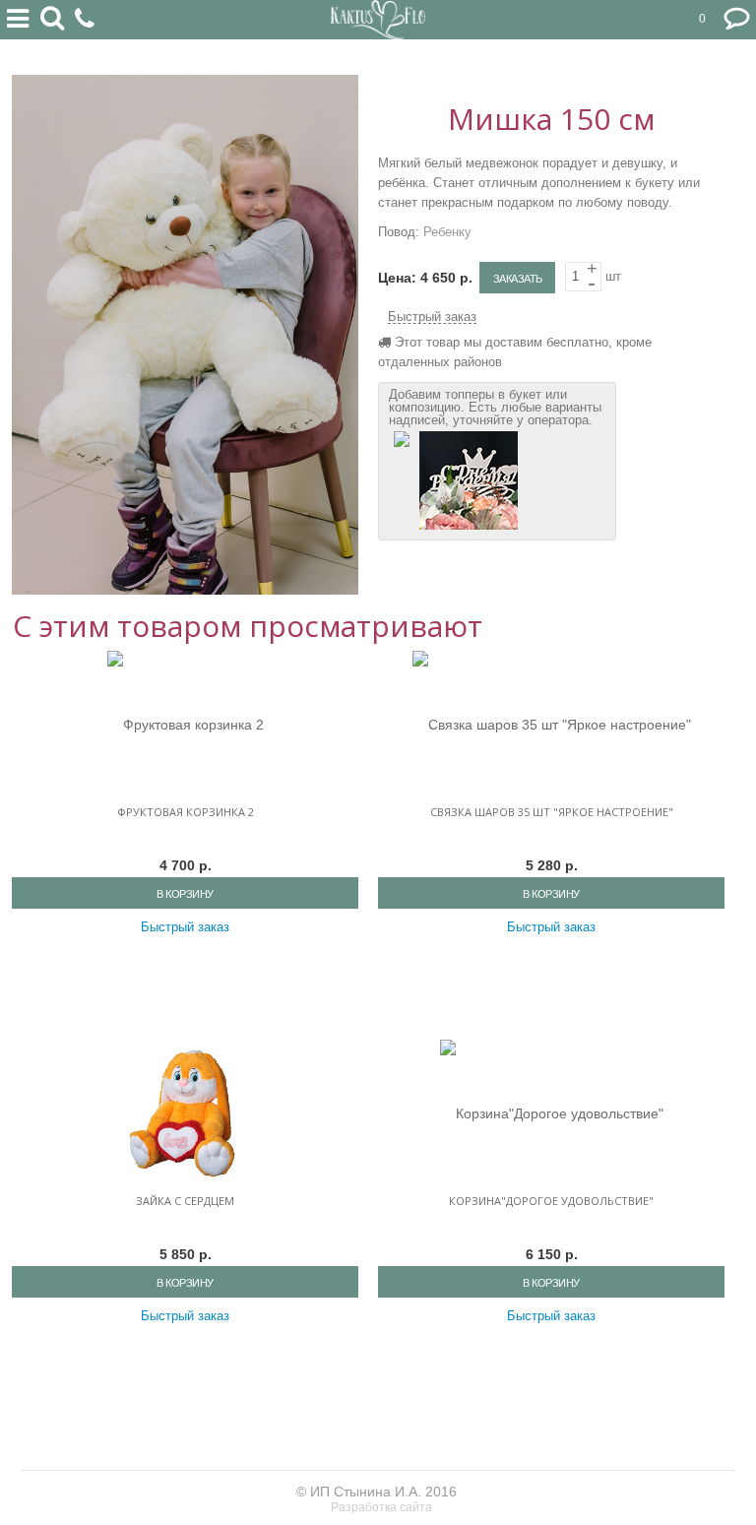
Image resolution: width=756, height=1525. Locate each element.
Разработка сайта (383, 1507)
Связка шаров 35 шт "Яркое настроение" (551, 811)
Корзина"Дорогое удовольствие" (551, 1200)
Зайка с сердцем (185, 1200)
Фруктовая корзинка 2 (185, 811)
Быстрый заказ (432, 317)
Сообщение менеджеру (736, 19)
